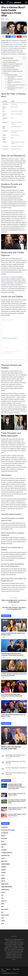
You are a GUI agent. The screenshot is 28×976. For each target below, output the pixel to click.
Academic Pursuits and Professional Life (12, 64)
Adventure (4, 827)
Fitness (3, 872)
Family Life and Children (8, 67)
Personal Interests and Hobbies (10, 69)
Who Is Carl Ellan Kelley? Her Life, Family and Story (17, 794)
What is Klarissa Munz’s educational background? (15, 80)
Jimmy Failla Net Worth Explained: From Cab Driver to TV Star (13, 715)
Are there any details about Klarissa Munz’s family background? (16, 85)
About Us (8, 969)
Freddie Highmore (6, 277)
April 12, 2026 (9, 677)
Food (2, 875)
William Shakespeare (16, 407)
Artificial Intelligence (8, 830)
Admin (7, 19)
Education (4, 861)
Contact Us (3, 971)
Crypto (3, 858)
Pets (2, 906)
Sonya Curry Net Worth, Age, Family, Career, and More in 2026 (13, 634)
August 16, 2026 (12, 790)
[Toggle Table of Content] (23, 58)
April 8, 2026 (9, 718)
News (2, 903)
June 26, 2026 (11, 817)
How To (3, 892)
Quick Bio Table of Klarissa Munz (11, 60)
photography (16, 411)
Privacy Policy (16, 969)
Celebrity (4, 630)
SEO (2, 912)
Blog (2, 841)
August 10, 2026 (12, 796)
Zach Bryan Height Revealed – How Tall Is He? (16, 768)
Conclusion (5, 73)
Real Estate (4, 909)
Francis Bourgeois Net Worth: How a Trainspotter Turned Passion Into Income (12, 654)
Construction (5, 855)
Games (3, 878)
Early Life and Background (9, 62)
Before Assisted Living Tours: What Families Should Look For (17, 808)
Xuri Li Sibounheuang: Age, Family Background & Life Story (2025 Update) (11, 695)
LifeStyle (4, 901)
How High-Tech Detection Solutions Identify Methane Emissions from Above (17, 801)
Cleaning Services (6, 852)
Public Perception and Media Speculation (13, 71)
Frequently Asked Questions (11, 74)
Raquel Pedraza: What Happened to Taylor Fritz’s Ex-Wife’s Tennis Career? (15, 755)
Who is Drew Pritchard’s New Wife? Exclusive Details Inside (16, 773)
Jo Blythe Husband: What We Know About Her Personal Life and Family (13, 674)
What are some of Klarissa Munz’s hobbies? (14, 82)
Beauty (3, 835)
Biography (4, 838)
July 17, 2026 (11, 811)
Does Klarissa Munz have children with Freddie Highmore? (15, 88)
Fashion (3, 867)
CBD (2, 847)
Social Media (5, 915)
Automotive (4, 833)
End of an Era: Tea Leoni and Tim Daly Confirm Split (11, 748)
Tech (2, 918)
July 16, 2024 (14, 19)
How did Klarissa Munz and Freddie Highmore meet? (15, 77)
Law (2, 898)
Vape (2, 923)
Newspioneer (7, 973)
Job (2, 895)
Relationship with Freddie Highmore (11, 65)
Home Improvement (6, 886)
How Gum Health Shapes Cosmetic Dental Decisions (17, 814)
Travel (3, 920)
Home (2, 969)
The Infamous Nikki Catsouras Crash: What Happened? (15, 762)
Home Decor (4, 884)
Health (3, 881)
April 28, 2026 (9, 657)
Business (3, 844)
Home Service (5, 889)
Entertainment (5, 864)
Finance (3, 869)
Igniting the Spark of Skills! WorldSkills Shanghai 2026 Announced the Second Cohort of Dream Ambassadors (16, 786)
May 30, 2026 (8, 636)
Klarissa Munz (5, 48)
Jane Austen (4, 407)
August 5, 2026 (12, 804)
